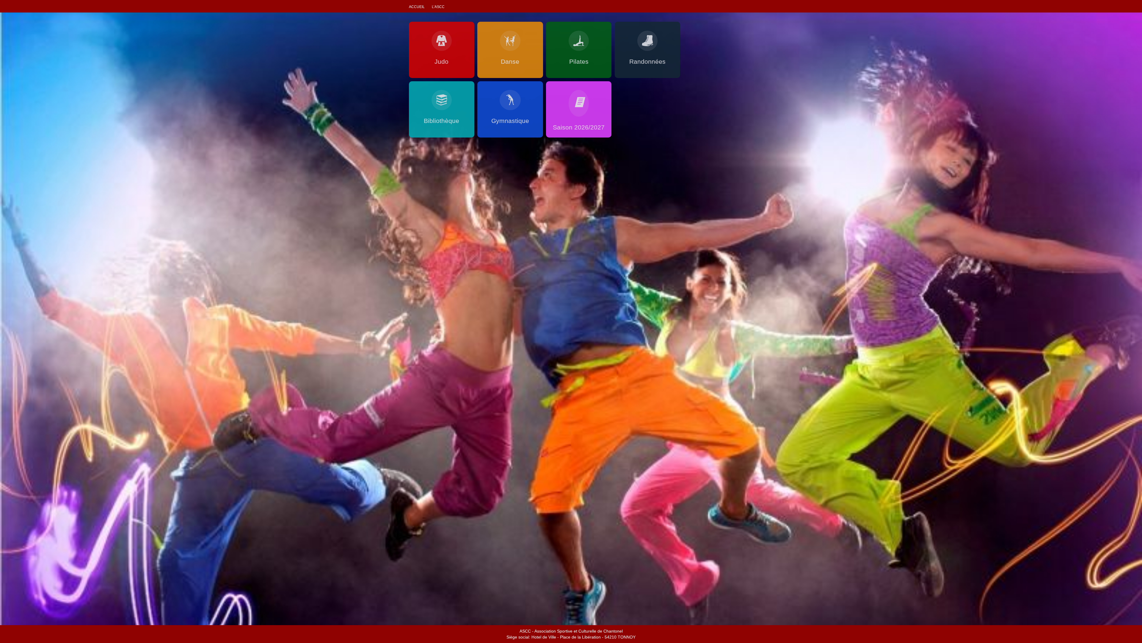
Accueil (417, 7)
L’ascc (438, 7)
